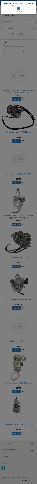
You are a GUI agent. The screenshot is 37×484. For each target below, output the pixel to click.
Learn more (18, 11)
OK (18, 8)
